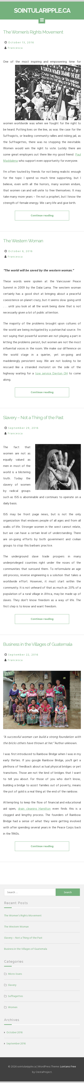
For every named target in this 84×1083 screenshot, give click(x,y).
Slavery (12, 985)
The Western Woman (23, 240)
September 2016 (16, 1043)
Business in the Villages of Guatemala (37, 644)
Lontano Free (68, 1066)
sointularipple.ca (42, 10)
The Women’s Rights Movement (33, 32)
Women (12, 1007)
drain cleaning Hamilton (34, 808)
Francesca (15, 48)
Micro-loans (15, 974)
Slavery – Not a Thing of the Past (33, 417)
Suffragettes (15, 996)
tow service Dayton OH (51, 373)
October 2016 (14, 1032)
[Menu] (41, 20)
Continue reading (50, 216)
